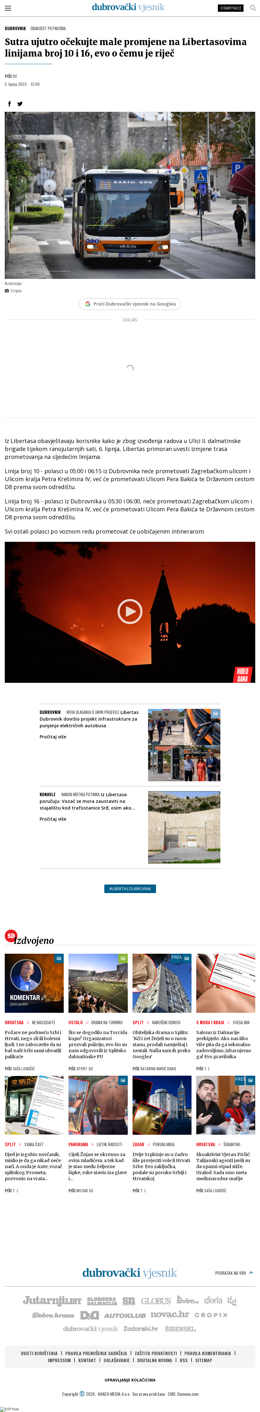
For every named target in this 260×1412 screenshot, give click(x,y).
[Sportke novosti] (129, 1300)
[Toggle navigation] (8, 8)
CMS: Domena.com (183, 1393)
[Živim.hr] (187, 1300)
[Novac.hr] (170, 1314)
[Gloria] (213, 1300)
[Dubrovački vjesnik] (91, 1328)
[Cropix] (210, 1314)
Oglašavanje (117, 1360)
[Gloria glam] (232, 1300)
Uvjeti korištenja (39, 1353)
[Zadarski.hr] (141, 1328)
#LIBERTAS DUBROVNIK (130, 888)
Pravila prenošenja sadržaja (96, 1353)
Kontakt (87, 1360)
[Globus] (156, 1300)
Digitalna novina (154, 1360)
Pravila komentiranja (208, 1353)
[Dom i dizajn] (90, 1314)
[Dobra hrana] (53, 1314)
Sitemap (203, 1360)
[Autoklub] (125, 1314)
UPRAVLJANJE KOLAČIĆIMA (130, 1380)
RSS (184, 1360)
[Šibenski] (180, 1328)
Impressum (59, 1360)
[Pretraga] (253, 8)
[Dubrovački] (128, 8)
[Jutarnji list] (52, 1300)
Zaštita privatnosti (156, 1353)
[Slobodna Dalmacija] (102, 1300)
